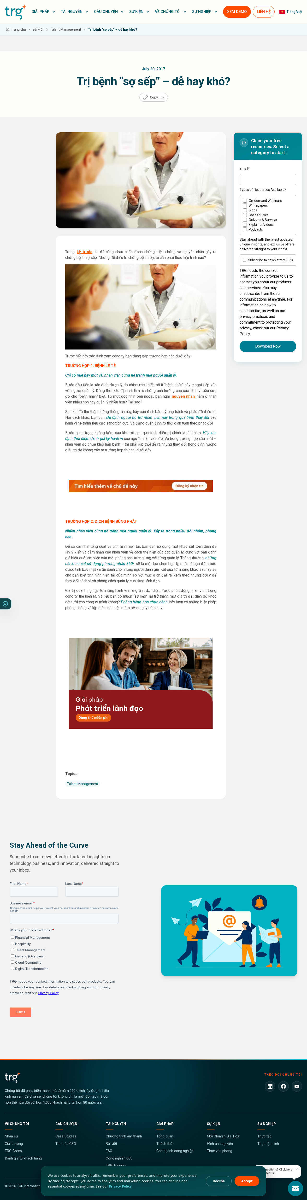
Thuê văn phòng (219, 1151)
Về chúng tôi (17, 1124)
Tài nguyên (116, 1124)
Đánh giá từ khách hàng (23, 1158)
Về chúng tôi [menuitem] (168, 11)
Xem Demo (237, 11)
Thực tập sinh (268, 1144)
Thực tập (264, 1136)
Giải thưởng (14, 1144)
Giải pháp (165, 1124)
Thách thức (165, 1144)
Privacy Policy (120, 1186)
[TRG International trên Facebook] (283, 1086)
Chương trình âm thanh (124, 1136)
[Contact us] (295, 1188)
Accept (247, 1181)
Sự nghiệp (266, 1124)
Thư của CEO (65, 1144)
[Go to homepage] (16, 12)
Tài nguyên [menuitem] (72, 11)
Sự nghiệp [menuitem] (202, 11)
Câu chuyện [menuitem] (106, 11)
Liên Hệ (264, 11)
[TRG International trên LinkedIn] (270, 1086)
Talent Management (82, 784)
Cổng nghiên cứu (119, 1158)
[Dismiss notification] (297, 1169)
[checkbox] (268, 215)
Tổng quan (164, 1136)
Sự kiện (213, 1124)
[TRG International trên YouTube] (297, 1086)
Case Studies (65, 1136)
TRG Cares (13, 1151)
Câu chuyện (66, 1124)
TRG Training (116, 1165)
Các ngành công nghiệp (174, 1151)
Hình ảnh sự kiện (220, 1144)
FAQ (109, 1151)
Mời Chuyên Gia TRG (223, 1136)
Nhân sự (11, 1136)
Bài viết (111, 1144)
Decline (219, 1181)
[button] (43, 12)
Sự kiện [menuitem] (136, 11)
